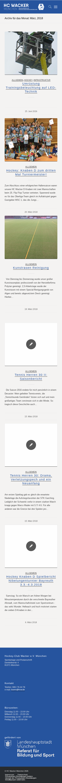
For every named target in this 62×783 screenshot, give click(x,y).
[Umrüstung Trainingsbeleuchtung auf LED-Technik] (31, 53)
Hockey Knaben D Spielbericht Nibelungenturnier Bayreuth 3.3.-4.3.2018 (31, 580)
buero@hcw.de (18, 690)
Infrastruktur (42, 80)
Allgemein (17, 80)
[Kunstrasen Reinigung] (31, 237)
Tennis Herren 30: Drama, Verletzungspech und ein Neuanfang (31, 479)
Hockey (28, 80)
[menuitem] (48, 7)
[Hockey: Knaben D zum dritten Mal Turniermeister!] (31, 139)
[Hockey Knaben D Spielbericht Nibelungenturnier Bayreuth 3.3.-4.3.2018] (31, 546)
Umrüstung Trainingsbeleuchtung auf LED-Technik (31, 87)
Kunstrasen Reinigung (31, 267)
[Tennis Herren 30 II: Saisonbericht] (31, 344)
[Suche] (48, 7)
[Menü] (55, 7)
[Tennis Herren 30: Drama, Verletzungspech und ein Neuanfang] (31, 444)
